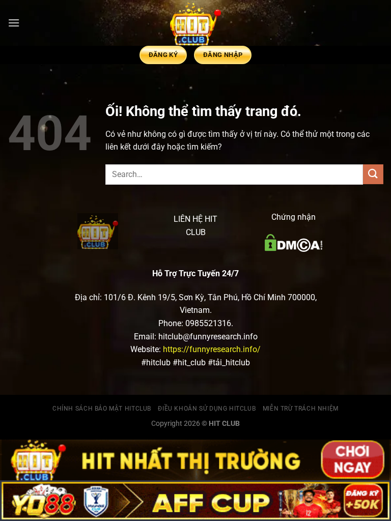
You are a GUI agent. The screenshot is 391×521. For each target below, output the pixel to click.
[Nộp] (373, 174)
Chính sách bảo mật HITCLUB (101, 408)
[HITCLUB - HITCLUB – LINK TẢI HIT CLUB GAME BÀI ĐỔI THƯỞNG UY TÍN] (195, 23)
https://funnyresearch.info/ (212, 349)
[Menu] (14, 22)
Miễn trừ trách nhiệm (301, 408)
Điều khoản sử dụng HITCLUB (207, 408)
